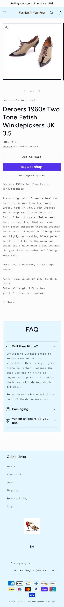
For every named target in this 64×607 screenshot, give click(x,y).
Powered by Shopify (46, 601)
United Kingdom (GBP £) (30, 570)
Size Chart (14, 474)
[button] (4, 13)
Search (11, 466)
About (10, 482)
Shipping (7, 147)
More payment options (32, 175)
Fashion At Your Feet (26, 601)
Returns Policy (17, 498)
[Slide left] (24, 91)
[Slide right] (40, 91)
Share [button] (10, 302)
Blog (10, 506)
